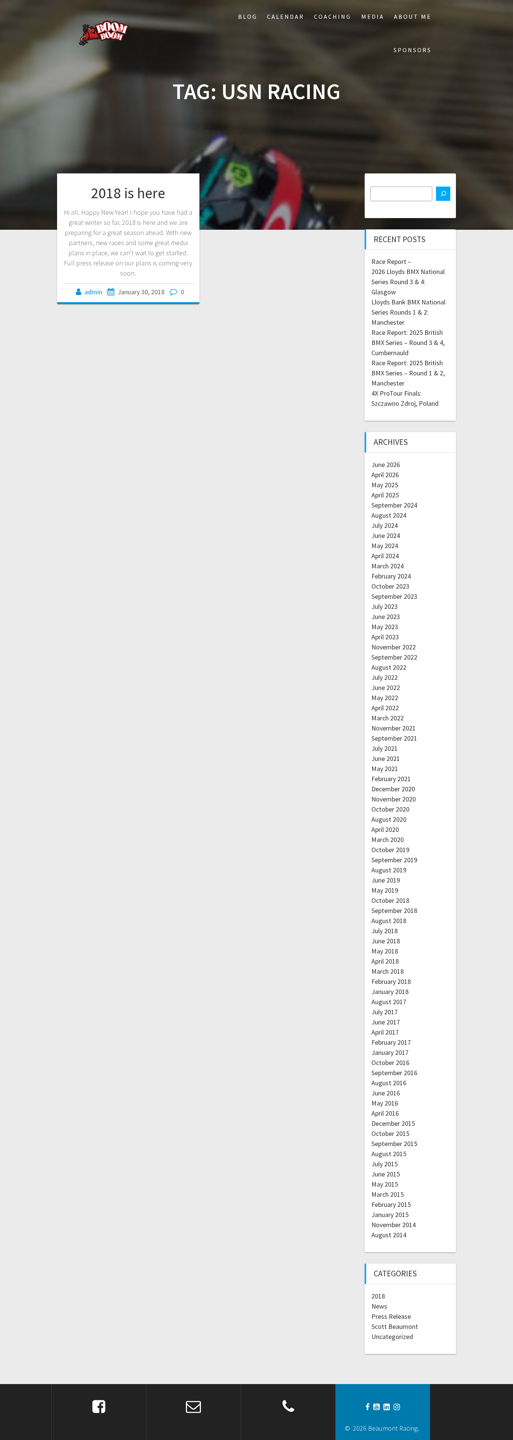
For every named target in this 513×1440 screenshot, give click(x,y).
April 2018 (385, 961)
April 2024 (385, 555)
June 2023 (385, 616)
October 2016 (390, 1062)
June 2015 (385, 1174)
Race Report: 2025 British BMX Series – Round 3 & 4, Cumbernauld (408, 342)
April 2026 (385, 474)
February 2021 (391, 778)
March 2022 (387, 718)
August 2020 (388, 819)
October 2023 (390, 586)
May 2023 (384, 626)
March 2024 (387, 566)
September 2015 (394, 1143)
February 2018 (391, 981)
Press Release (391, 1316)
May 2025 (384, 485)
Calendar (285, 16)
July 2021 (384, 748)
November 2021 (393, 728)
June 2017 (385, 1022)
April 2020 (385, 829)
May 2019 (384, 890)
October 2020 (390, 809)
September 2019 (394, 860)
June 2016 (385, 1093)
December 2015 (393, 1123)
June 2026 (385, 464)
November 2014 (393, 1224)
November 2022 (393, 647)
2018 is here (128, 193)
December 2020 (393, 789)
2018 (378, 1296)
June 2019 (385, 880)
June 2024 (385, 535)
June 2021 (385, 758)
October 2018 (390, 900)
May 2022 (384, 697)
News (379, 1306)
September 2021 (394, 738)
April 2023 (385, 637)
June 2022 (385, 687)
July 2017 (384, 1012)
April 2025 (385, 495)
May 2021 (384, 768)
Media (372, 16)
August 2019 (388, 870)
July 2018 (384, 930)
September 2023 (394, 596)
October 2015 (390, 1133)
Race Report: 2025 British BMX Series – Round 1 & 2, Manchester (408, 372)
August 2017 (388, 1001)
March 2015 (387, 1194)
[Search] (443, 194)
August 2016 (388, 1082)
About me (413, 16)
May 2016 (384, 1103)
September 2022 (394, 657)
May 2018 (384, 951)
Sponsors (413, 50)
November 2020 (393, 799)
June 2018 (385, 941)
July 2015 (384, 1164)
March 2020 (387, 839)
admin (93, 292)
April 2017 (385, 1032)
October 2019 (390, 849)
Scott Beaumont (394, 1326)
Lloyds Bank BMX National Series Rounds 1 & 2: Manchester (408, 312)
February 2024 (391, 576)
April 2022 (385, 707)
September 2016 (394, 1072)
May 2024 (384, 545)
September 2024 (394, 505)
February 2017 (391, 1042)
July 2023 (384, 606)
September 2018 (394, 910)
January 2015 (390, 1214)
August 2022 (388, 667)
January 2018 (390, 991)
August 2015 (388, 1153)
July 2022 (384, 677)
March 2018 (387, 971)
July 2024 (384, 525)
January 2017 (390, 1052)
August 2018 (388, 920)
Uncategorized (392, 1336)
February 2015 (391, 1204)
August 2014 (388, 1235)
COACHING (332, 16)
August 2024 (388, 515)
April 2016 (385, 1113)
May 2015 (384, 1184)
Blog (247, 16)
